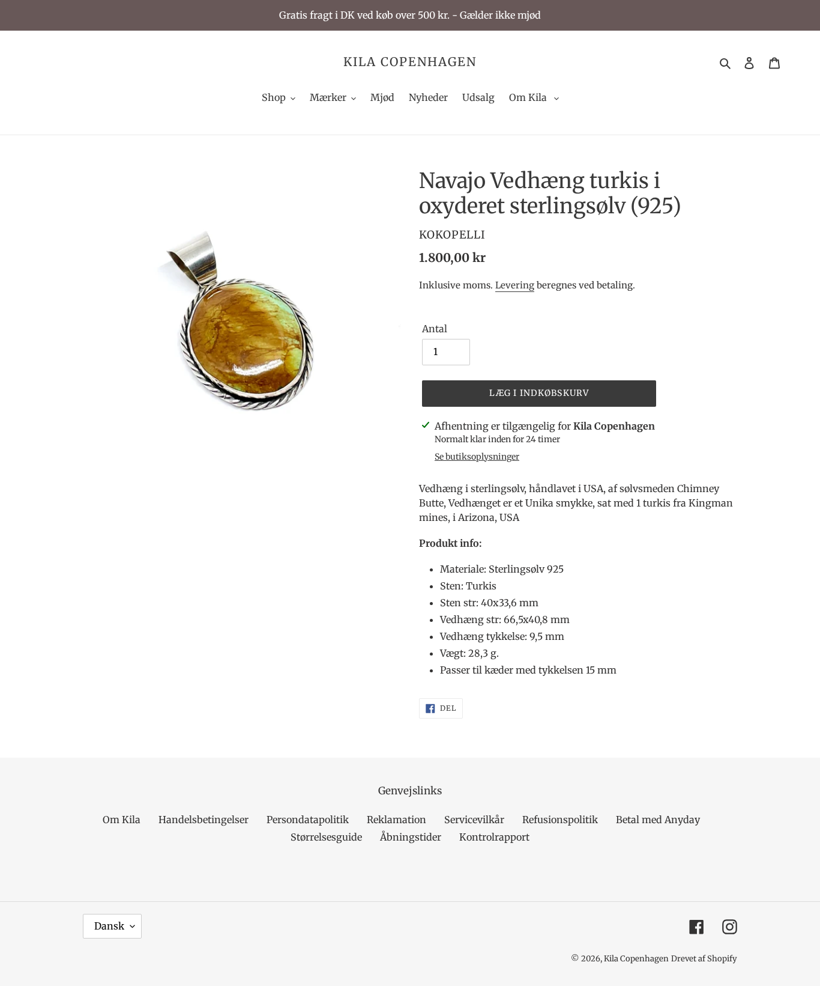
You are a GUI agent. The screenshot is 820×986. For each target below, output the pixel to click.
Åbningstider (410, 837)
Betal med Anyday (658, 820)
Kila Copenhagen (410, 62)
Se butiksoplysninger (477, 456)
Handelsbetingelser (203, 820)
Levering (514, 285)
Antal (434, 329)
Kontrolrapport (494, 837)
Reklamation (396, 820)
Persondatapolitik (308, 820)
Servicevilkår (474, 820)
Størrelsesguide (326, 837)
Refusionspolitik (560, 820)
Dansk (109, 926)
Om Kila (121, 820)
